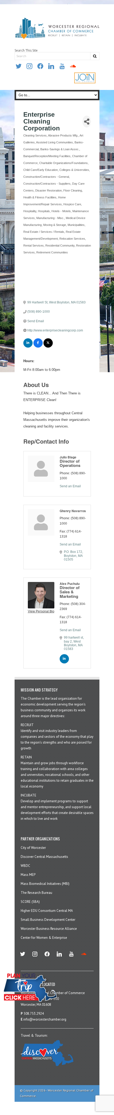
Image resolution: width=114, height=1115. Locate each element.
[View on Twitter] (48, 346)
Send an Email (70, 486)
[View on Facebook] (38, 346)
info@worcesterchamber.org (44, 1019)
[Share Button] (86, 122)
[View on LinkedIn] (28, 346)
